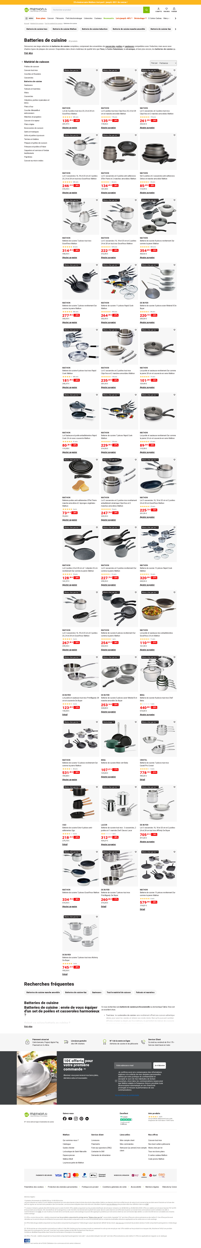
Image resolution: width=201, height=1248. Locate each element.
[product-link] (80, 98)
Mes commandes (127, 1144)
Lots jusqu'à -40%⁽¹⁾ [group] (124, 18)
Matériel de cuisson (37, 23)
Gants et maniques (31, 132)
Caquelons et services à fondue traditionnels (36, 151)
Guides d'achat (68, 1148)
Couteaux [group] (98, 18)
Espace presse (69, 1155)
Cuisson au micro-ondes (33, 161)
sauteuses (129, 46)
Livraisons (95, 1140)
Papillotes (28, 157)
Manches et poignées (32, 117)
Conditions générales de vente (114, 1187)
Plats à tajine (29, 124)
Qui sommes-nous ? (71, 1140)
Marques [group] (166, 18)
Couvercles (28, 96)
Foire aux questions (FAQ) (101, 1148)
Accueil (26, 23)
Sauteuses (28, 85)
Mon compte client (127, 1140)
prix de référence (47, 1219)
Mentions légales (152, 1187)
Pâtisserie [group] (60, 18)
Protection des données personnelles (62, 1187)
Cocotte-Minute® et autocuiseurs (32, 111)
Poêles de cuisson (31, 66)
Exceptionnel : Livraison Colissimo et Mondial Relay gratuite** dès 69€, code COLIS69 (101, 2)
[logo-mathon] (35, 10)
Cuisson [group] (50, 18)
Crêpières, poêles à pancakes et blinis (36, 101)
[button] (174, 9)
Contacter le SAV (97, 1151)
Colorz (174, 1187)
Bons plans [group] (40, 18)
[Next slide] (172, 19)
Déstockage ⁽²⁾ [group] (140, 18)
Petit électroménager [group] (74, 18)
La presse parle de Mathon (73, 1163)
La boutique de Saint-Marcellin (75, 1151)
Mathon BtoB (68, 1159)
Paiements (95, 1144)
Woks (26, 93)
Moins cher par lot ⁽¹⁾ (72, 70)
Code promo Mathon (156, 1159)
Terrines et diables (31, 139)
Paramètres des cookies (34, 1187)
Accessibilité (136, 1187)
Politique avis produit (90, 1187)
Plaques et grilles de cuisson (35, 143)
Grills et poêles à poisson (34, 135)
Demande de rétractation (101, 1155)
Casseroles (28, 78)
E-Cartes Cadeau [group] (155, 18)
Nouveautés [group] (109, 18)
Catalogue (67, 1144)
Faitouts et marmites (32, 89)
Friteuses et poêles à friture (35, 147)
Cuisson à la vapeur (31, 120)
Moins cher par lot (155, 1148)
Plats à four (28, 107)
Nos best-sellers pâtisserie (159, 1144)
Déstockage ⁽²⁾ (108, 722)
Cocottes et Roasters (32, 74)
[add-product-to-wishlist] (97, 70)
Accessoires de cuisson (33, 128)
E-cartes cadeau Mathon (157, 1155)
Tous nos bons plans (156, 1151)
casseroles (110, 46)
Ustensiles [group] (88, 18)
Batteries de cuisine (33, 81)
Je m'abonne (159, 1065)
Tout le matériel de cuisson (54, 23)
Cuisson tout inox (31, 70)
